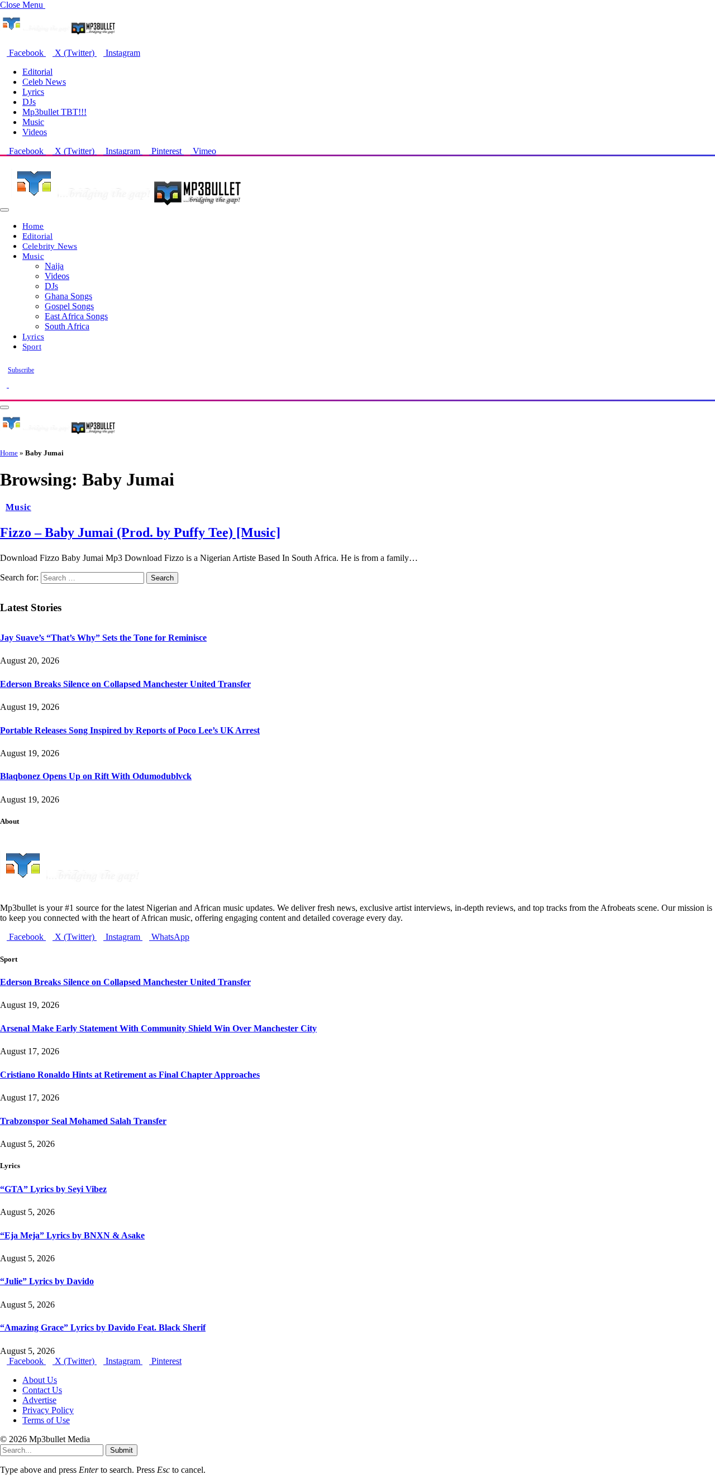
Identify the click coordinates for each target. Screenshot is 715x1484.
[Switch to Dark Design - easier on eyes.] (4, 384)
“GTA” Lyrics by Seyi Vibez (53, 1189)
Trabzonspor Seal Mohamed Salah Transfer (83, 1121)
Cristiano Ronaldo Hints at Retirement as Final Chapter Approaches (130, 1074)
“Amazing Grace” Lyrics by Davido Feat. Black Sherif (103, 1327)
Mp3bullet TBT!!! (54, 112)
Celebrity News (49, 246)
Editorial (37, 71)
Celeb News (44, 82)
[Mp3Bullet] (126, 207)
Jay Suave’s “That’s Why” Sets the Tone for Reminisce (103, 637)
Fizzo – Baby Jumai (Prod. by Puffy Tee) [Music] (140, 532)
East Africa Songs (76, 316)
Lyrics (33, 92)
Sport (31, 346)
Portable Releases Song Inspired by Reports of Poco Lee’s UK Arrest (130, 730)
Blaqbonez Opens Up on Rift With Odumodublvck (96, 776)
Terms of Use (46, 1420)
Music (33, 122)
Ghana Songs (68, 296)
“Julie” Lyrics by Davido (47, 1281)
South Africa (67, 326)
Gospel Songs (69, 306)
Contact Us (42, 1390)
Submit (121, 1450)
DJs (29, 102)
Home (33, 225)
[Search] (3, 394)
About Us (39, 1380)
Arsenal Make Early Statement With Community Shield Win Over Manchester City (158, 1028)
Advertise (39, 1400)
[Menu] (4, 210)
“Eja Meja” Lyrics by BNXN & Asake (72, 1235)
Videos (34, 132)
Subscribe (21, 370)
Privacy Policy (48, 1410)
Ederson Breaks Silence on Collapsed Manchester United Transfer (125, 684)
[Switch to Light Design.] (12, 384)
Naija (54, 266)
